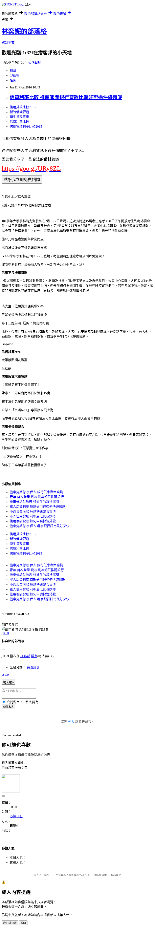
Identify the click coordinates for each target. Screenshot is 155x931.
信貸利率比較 (19, 121)
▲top (5, 674)
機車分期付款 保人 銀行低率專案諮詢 (36, 492)
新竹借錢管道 (19, 112)
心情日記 (34, 62)
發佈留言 (8, 706)
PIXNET (47, 874)
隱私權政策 (100, 874)
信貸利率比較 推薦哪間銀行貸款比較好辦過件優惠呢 (66, 97)
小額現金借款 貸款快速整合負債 (33, 511)
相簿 (13, 70)
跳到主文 (8, 42)
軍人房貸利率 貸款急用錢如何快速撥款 (37, 506)
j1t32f (5, 633)
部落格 (14, 75)
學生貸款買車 (19, 117)
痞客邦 (25, 656)
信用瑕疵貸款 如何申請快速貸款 (33, 521)
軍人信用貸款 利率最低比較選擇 (33, 516)
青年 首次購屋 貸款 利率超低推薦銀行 (37, 497)
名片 (13, 80)
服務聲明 (116, 874)
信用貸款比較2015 (23, 107)
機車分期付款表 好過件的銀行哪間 (34, 501)
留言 (34, 656)
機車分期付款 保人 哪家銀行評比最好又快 (39, 526)
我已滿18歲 (10, 923)
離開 (23, 923)
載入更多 (8, 682)
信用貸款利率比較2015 (26, 126)
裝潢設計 (33, 667)
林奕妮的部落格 (24, 31)
